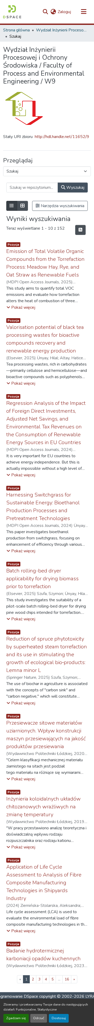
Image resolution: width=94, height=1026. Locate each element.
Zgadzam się (16, 1018)
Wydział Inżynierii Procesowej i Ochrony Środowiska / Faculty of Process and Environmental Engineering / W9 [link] (62, 30)
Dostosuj (59, 1018)
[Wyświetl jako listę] (11, 206)
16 (67, 979)
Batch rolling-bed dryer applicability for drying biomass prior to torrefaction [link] (42, 578)
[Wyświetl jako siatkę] (22, 206)
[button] (12, 11)
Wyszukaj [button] (74, 187)
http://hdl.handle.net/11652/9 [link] (62, 137)
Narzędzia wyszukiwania (62, 206)
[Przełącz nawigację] (83, 12)
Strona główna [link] (16, 30)
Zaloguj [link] (64, 12)
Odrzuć (38, 1018)
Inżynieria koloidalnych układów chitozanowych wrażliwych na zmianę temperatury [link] (43, 806)
